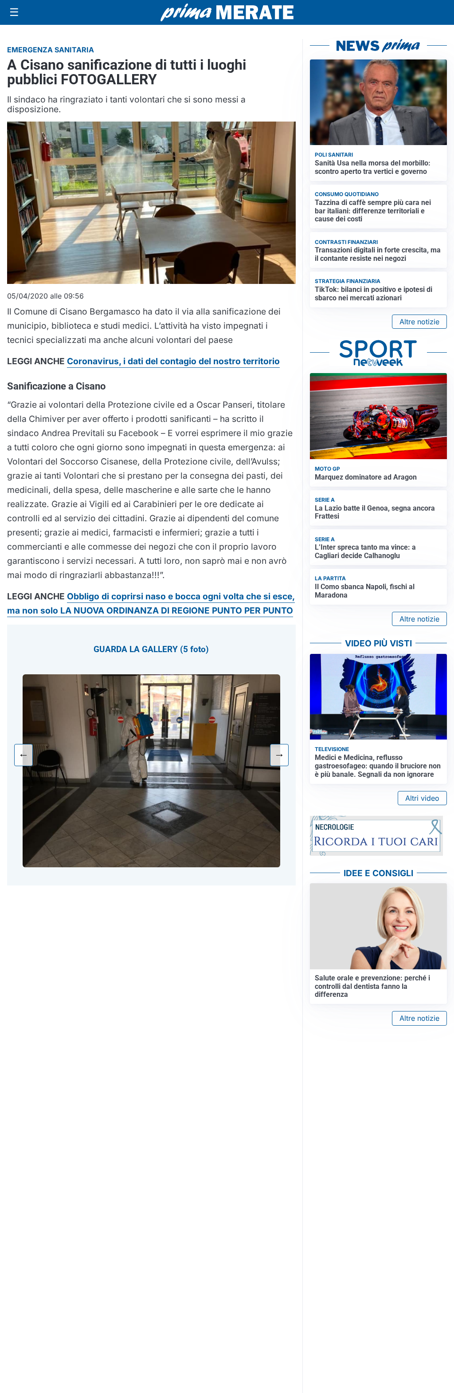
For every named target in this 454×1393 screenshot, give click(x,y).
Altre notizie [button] (419, 321)
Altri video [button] (422, 798)
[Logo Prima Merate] (227, 12)
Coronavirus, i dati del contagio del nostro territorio (173, 361)
